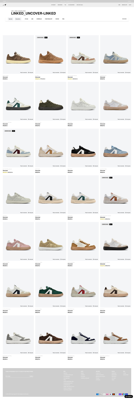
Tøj (65, 4)
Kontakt (129, 1)
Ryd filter (124, 18)
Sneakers (60, 4)
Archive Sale (80, 4)
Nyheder (53, 4)
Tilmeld (31, 376)
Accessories (71, 4)
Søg (119, 4)
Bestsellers (18, 19)
